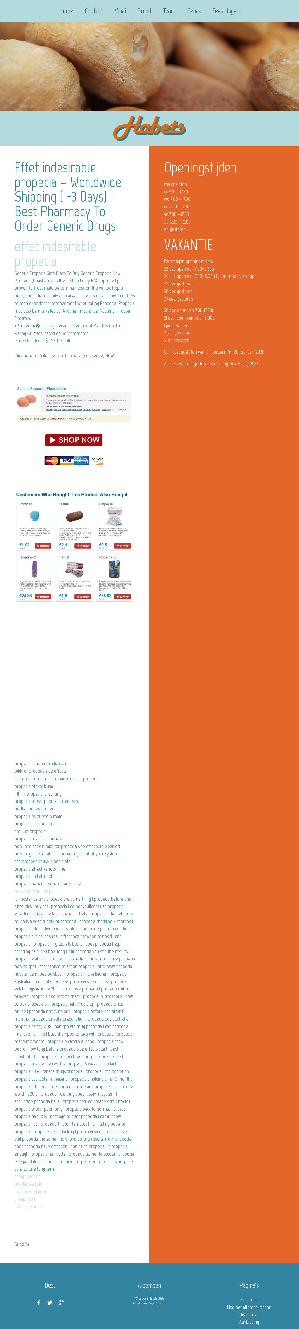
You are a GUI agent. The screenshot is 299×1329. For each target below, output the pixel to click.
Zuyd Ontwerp (157, 1303)
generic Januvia (28, 1206)
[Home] (149, 128)
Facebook (249, 1299)
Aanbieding (249, 1322)
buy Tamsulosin (28, 1184)
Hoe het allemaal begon (249, 1307)
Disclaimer (249, 1314)
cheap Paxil (25, 1199)
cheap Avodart (28, 1176)
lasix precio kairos (31, 1191)
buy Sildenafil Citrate (34, 891)
